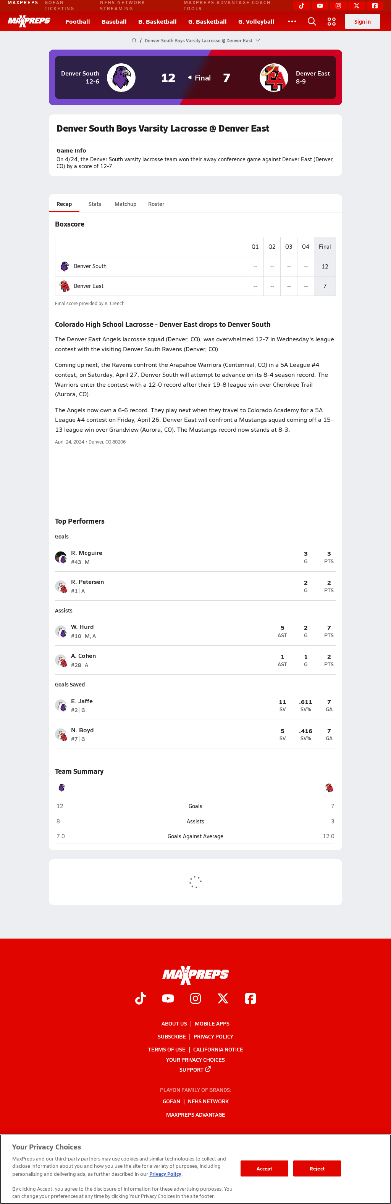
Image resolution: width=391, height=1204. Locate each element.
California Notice (218, 1049)
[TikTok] (301, 6)
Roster (156, 203)
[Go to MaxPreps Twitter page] (223, 999)
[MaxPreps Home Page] (134, 40)
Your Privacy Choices (195, 1059)
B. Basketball (157, 21)
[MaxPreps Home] (29, 21)
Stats (95, 203)
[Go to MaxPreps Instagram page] (195, 999)
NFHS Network (208, 1101)
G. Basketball (207, 21)
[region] (195, 1169)
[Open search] (312, 21)
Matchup (125, 203)
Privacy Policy (213, 1036)
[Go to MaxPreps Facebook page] (250, 999)
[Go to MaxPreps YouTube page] (168, 999)
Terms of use (167, 1049)
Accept (265, 1168)
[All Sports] (292, 21)
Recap (64, 203)
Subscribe (172, 1036)
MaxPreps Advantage (195, 1114)
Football (78, 21)
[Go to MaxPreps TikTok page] (140, 999)
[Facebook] (375, 6)
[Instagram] (338, 6)
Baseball (114, 21)
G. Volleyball (256, 21)
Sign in (362, 21)
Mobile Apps (212, 1023)
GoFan (171, 1101)
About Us (174, 1023)
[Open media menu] (332, 21)
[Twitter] (356, 6)
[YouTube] (320, 6)
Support (191, 1069)
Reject (317, 1168)
